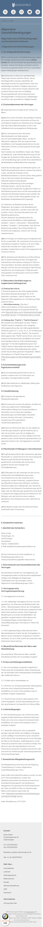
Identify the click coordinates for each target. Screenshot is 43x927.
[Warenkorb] (29, 12)
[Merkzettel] (21, 12)
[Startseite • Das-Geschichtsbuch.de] (21, 7)
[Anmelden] (13, 12)
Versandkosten (30, 912)
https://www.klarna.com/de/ (30, 315)
